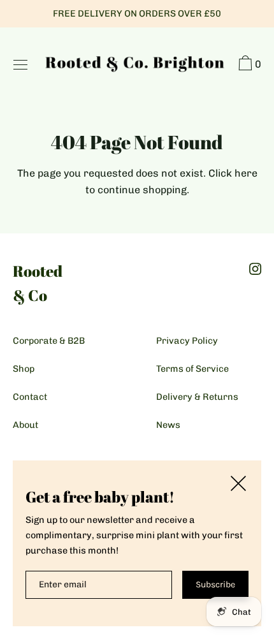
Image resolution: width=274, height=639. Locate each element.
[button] (248, 65)
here (245, 173)
